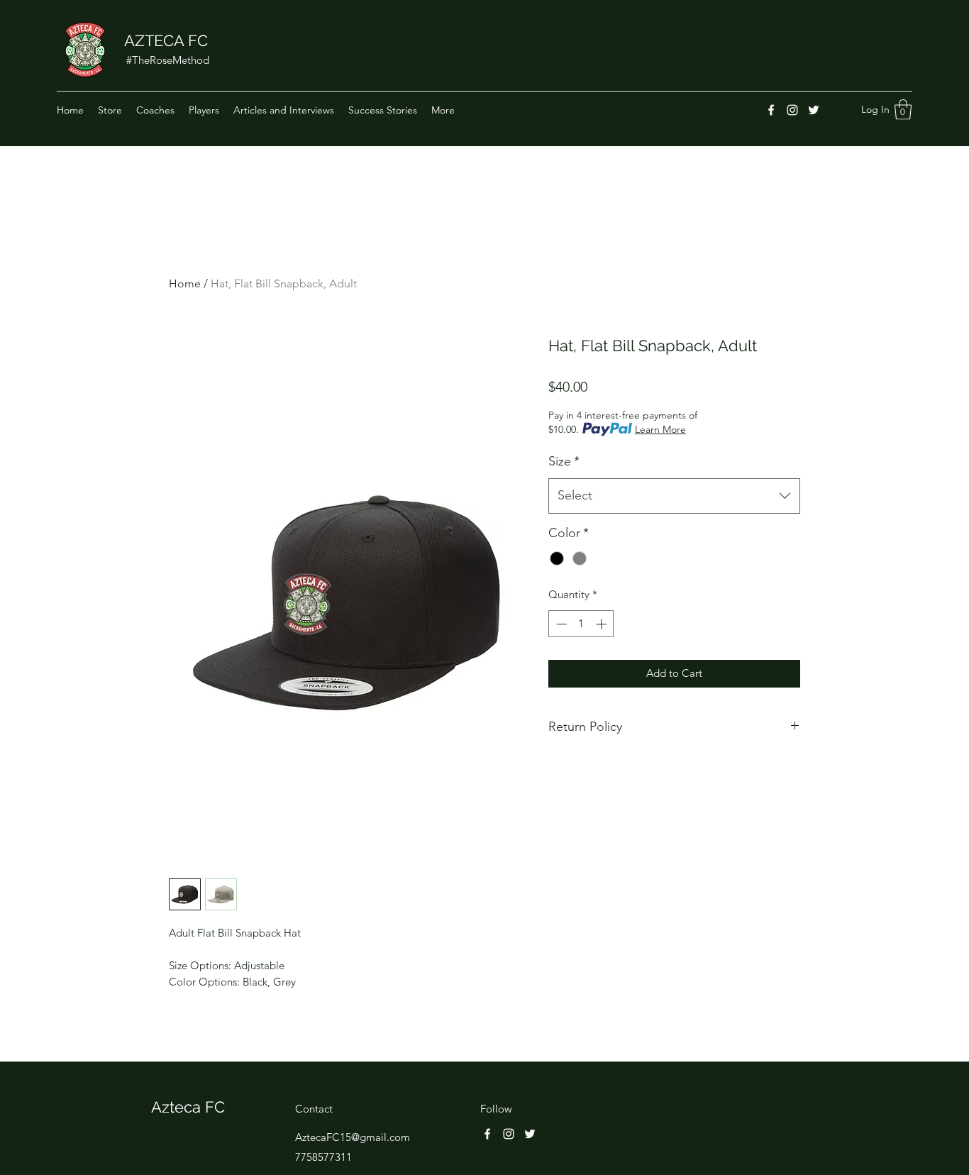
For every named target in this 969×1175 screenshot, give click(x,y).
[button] (903, 109)
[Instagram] (792, 110)
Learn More (660, 429)
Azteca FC (188, 1107)
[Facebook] (771, 110)
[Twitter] (814, 110)
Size (564, 461)
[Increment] (602, 624)
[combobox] (674, 496)
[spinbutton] (581, 624)
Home (185, 283)
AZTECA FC (166, 40)
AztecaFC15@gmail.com (352, 1137)
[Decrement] (560, 624)
